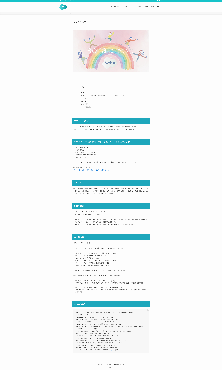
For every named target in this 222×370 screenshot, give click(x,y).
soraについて (101, 364)
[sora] (63, 6)
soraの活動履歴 (86, 107)
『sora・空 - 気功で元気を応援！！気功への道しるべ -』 (91, 170)
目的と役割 (84, 101)
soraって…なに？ (86, 92)
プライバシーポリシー (118, 364)
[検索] (162, 1)
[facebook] (157, 1)
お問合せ (108, 364)
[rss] (160, 1)
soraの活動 (84, 104)
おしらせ (112, 350)
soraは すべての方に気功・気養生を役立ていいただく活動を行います (102, 95)
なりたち (84, 98)
